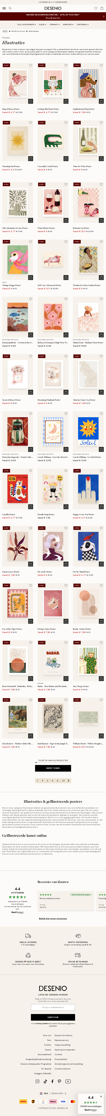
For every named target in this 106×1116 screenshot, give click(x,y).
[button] (91, 1104)
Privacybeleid (61, 1059)
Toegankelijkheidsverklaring (38, 1059)
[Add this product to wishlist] (30, 65)
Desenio (61, 1108)
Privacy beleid (42, 1023)
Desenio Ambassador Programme (36, 1064)
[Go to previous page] (37, 780)
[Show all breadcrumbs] (5, 31)
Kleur (41, 24)
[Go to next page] (68, 780)
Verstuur (52, 1017)
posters (67, 817)
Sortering (82, 24)
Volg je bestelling (62, 1045)
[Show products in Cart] (102, 8)
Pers (49, 1040)
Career (48, 1050)
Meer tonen (53, 768)
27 (63, 780)
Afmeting (67, 24)
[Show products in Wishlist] (96, 8)
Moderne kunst (18, 31)
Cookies (58, 1054)
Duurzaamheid (44, 1054)
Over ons (47, 1035)
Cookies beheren (63, 1069)
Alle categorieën (25, 24)
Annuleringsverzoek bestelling (69, 1064)
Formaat (54, 24)
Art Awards (46, 1069)
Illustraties (34, 31)
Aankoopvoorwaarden (65, 1050)
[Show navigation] (4, 8)
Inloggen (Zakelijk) (42, 1073)
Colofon (47, 1045)
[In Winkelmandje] (30, 101)
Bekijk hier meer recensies (53, 918)
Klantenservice (62, 1040)
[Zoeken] (10, 8)
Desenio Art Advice (63, 1035)
